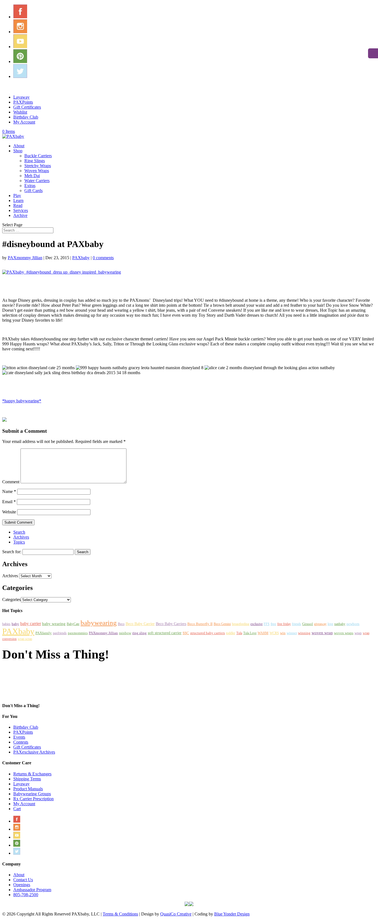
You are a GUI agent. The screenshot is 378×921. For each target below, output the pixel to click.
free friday (284, 624)
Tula (239, 633)
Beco (121, 624)
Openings (21, 884)
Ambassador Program (32, 889)
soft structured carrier (165, 633)
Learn (18, 200)
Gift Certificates (27, 107)
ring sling (139, 633)
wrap (358, 633)
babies (6, 624)
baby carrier (30, 623)
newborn (352, 624)
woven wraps (343, 633)
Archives (21, 537)
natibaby (339, 624)
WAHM (263, 633)
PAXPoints (23, 102)
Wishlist (20, 112)
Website (9, 512)
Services (20, 210)
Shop (17, 150)
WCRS (274, 633)
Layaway (21, 97)
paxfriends (60, 633)
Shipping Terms (27, 778)
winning (304, 633)
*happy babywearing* (21, 400)
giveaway (320, 624)
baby (15, 624)
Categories (11, 599)
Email (9, 501)
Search (19, 532)
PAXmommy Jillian (25, 257)
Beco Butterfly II (200, 624)
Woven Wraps (36, 170)
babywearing (99, 622)
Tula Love (250, 633)
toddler (230, 633)
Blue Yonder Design (232, 914)
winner (292, 633)
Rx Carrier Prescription (33, 798)
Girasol (307, 624)
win (283, 633)
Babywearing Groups (32, 793)
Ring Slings (34, 160)
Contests (20, 742)
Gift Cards (33, 190)
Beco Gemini (222, 624)
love (330, 624)
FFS (267, 624)
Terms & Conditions (120, 914)
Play (17, 195)
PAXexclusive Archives (34, 752)
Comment (10, 481)
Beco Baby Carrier (140, 624)
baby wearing (54, 623)
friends (296, 624)
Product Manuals (28, 788)
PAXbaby (81, 257)
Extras (29, 185)
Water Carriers (37, 180)
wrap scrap (25, 639)
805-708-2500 (25, 894)
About (18, 145)
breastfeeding (240, 624)
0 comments (103, 257)
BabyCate (73, 624)
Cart (17, 808)
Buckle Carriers (38, 155)
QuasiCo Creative (175, 914)
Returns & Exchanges (32, 774)
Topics (19, 542)
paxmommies (78, 633)
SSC (186, 633)
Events (19, 737)
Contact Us (23, 879)
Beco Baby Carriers (171, 624)
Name (9, 491)
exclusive (256, 624)
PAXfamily (43, 633)
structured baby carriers (207, 633)
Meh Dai (32, 175)
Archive (20, 215)
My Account (24, 122)
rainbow (125, 633)
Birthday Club (25, 117)
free (273, 624)
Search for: (11, 551)
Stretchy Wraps (37, 165)
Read (17, 205)
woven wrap (322, 633)
